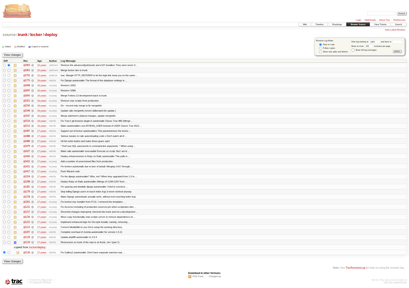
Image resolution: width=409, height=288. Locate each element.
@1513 (26, 125)
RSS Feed (198, 276)
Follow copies (328, 48)
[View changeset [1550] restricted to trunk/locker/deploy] (32, 105)
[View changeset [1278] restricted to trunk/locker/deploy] (32, 196)
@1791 (26, 75)
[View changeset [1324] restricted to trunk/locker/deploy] (32, 176)
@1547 (26, 115)
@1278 (26, 196)
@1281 (26, 186)
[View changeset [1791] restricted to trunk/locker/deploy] (32, 75)
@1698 (26, 85)
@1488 (26, 136)
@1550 (26, 105)
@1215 (26, 222)
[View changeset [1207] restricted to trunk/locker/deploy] (32, 232)
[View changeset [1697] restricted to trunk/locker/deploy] (32, 90)
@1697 (26, 90)
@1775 (26, 80)
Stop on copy (328, 44)
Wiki (305, 24)
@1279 (26, 191)
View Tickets (380, 24)
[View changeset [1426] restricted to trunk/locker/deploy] (32, 156)
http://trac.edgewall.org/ (395, 282)
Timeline (319, 24)
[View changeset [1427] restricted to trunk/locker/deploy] (32, 151)
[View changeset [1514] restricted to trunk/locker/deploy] (32, 120)
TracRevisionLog (355, 267)
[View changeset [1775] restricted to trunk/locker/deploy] (32, 80)
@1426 (26, 156)
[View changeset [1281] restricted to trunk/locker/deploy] (32, 186)
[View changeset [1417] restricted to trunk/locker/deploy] (32, 171)
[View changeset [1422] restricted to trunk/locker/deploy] (32, 161)
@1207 (26, 232)
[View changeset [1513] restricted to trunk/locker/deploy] (32, 125)
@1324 (26, 176)
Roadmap (337, 24)
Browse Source (358, 24)
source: (10, 34)
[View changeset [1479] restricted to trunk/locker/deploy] (32, 146)
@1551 (26, 100)
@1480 (26, 141)
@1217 (26, 211)
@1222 (26, 206)
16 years (41, 80)
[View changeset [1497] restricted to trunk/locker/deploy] (32, 130)
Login (358, 20)
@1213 (26, 227)
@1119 (26, 242)
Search (398, 24)
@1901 (26, 70)
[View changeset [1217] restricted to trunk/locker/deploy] (32, 211)
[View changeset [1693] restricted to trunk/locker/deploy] (32, 95)
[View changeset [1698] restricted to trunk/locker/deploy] (32, 85)
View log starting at (360, 42)
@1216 (26, 216)
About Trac (384, 20)
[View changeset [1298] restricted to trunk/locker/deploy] (32, 181)
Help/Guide (370, 20)
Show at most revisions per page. (371, 46)
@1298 (26, 181)
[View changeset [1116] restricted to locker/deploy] (32, 252)
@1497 (26, 130)
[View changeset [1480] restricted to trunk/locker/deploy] (32, 141)
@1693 (26, 95)
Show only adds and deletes (335, 52)
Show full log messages (366, 50)
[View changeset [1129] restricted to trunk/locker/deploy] (32, 237)
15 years (41, 65)
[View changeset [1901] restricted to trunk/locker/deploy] (32, 70)
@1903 (26, 65)
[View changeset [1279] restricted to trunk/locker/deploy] (32, 191)
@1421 (26, 166)
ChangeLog (215, 276)
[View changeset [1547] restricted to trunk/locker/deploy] (32, 115)
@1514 (26, 120)
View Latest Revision (395, 30)
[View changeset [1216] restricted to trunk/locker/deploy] (32, 216)
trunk (22, 34)
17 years (41, 131)
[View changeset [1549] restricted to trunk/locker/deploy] (32, 110)
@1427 (26, 151)
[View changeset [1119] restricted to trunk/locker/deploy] (32, 242)
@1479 (26, 146)
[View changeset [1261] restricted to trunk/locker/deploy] (32, 201)
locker (36, 34)
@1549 (26, 110)
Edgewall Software (42, 282)
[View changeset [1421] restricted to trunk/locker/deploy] (32, 166)
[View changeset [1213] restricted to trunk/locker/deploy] (32, 227)
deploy (51, 34)
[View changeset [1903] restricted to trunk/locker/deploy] (32, 65)
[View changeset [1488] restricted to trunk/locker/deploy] (32, 136)
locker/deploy (37, 247)
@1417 (26, 171)
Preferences (399, 20)
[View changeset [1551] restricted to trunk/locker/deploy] (32, 100)
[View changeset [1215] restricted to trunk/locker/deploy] (32, 222)
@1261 (26, 201)
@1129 (26, 237)
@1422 (26, 161)
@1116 (26, 252)
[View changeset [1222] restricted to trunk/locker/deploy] (32, 206)
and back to (386, 42)
